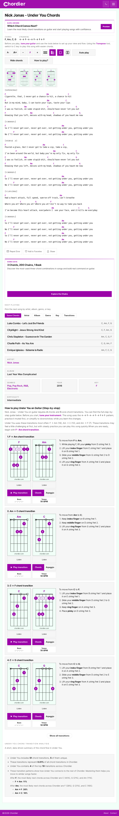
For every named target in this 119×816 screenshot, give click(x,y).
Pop (9, 386)
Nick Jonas (13, 362)
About (106, 813)
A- (8, 52)
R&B (26, 386)
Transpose (101, 43)
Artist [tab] (26, 315)
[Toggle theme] (106, 4)
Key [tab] (57, 315)
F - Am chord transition (27, 429)
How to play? (41, 60)
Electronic (12, 388)
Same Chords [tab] (13, 315)
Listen (19, 485)
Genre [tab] (48, 315)
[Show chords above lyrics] (52, 52)
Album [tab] (37, 315)
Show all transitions (59, 736)
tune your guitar (28, 43)
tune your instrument (50, 415)
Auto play (84, 52)
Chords (38, 493)
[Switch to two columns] (67, 52)
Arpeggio (50, 493)
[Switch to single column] (60, 52)
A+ (15, 52)
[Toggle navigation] (113, 4)
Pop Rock (17, 386)
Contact (113, 813)
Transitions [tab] (69, 315)
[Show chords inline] (45, 52)
